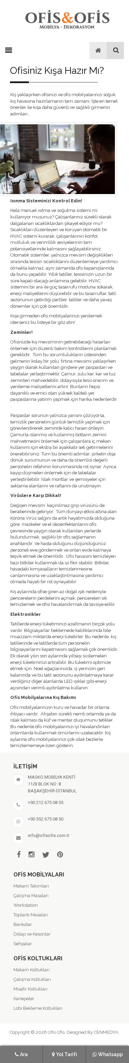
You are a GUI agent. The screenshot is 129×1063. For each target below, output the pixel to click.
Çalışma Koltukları (32, 979)
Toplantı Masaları (30, 914)
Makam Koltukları (31, 969)
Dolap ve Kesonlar (32, 934)
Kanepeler (23, 998)
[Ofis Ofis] (67, 18)
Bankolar (22, 924)
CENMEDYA (106, 1032)
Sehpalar (22, 943)
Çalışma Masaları (31, 895)
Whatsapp (110, 1054)
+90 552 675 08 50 (45, 819)
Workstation (25, 905)
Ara (24, 1054)
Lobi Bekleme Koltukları (37, 1008)
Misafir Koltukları (30, 989)
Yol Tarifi (66, 1054)
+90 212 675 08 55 (45, 802)
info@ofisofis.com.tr (48, 835)
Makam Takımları (31, 886)
